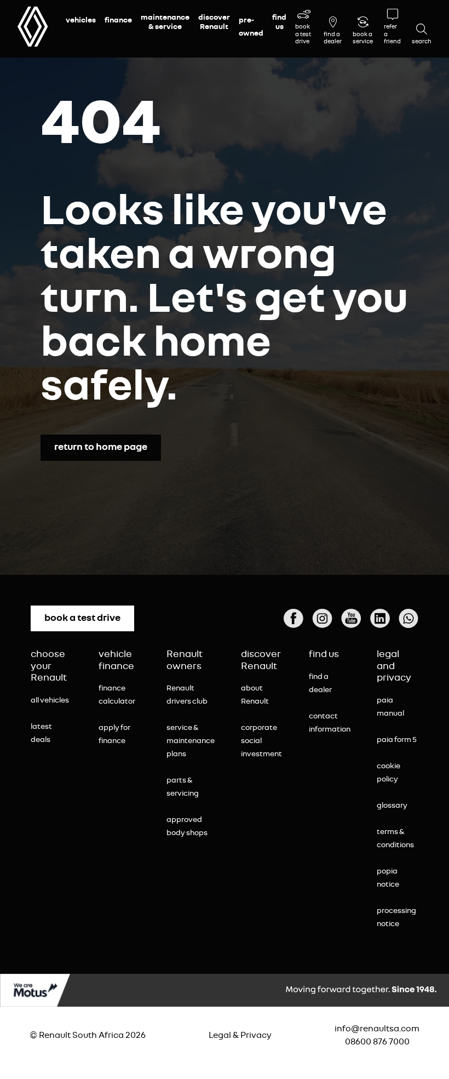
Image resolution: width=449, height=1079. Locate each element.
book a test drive (82, 618)
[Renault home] (33, 27)
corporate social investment (261, 741)
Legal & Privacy (240, 1035)
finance (118, 20)
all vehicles (50, 700)
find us (279, 22)
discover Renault (214, 22)
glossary (392, 805)
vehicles (81, 20)
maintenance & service (165, 22)
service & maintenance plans (190, 741)
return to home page (100, 447)
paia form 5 (397, 740)
